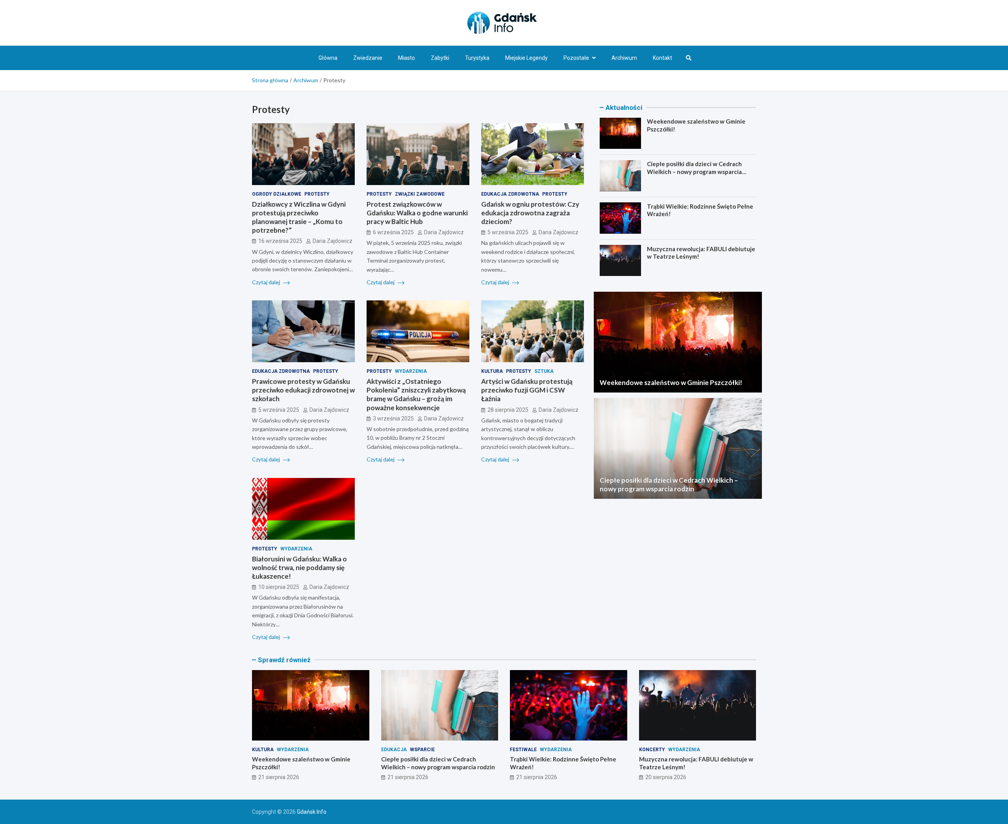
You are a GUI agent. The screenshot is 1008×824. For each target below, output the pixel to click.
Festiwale (523, 749)
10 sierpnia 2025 (278, 587)
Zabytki (440, 58)
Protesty (317, 194)
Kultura (492, 371)
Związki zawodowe (420, 194)
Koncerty (652, 749)
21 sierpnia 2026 (278, 777)
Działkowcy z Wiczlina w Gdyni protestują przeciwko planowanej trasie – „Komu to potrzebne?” (299, 217)
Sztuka (544, 371)
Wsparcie (422, 749)
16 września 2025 (280, 241)
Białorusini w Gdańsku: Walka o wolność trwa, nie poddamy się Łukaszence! (299, 567)
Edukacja (394, 749)
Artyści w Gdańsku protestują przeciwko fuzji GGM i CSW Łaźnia (527, 390)
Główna (328, 58)
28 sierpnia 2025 (507, 410)
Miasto (406, 58)
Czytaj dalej (266, 282)
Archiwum (624, 58)
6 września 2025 (393, 232)
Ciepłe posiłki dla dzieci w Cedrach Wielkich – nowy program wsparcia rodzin (694, 171)
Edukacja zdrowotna (510, 194)
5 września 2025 (507, 232)
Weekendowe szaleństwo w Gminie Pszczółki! (671, 382)
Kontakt (662, 58)
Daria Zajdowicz (332, 241)
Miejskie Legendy (526, 58)
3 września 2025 (393, 418)
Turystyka (477, 58)
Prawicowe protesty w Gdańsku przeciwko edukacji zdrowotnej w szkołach (303, 390)
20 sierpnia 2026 (665, 777)
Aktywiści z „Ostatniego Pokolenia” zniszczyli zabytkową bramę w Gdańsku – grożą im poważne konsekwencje (416, 394)
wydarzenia (411, 371)
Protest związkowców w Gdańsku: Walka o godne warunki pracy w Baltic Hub (417, 213)
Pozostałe (576, 58)
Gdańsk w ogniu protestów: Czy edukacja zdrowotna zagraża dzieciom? (530, 213)
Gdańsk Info (311, 812)
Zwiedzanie (367, 58)
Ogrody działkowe (276, 194)
